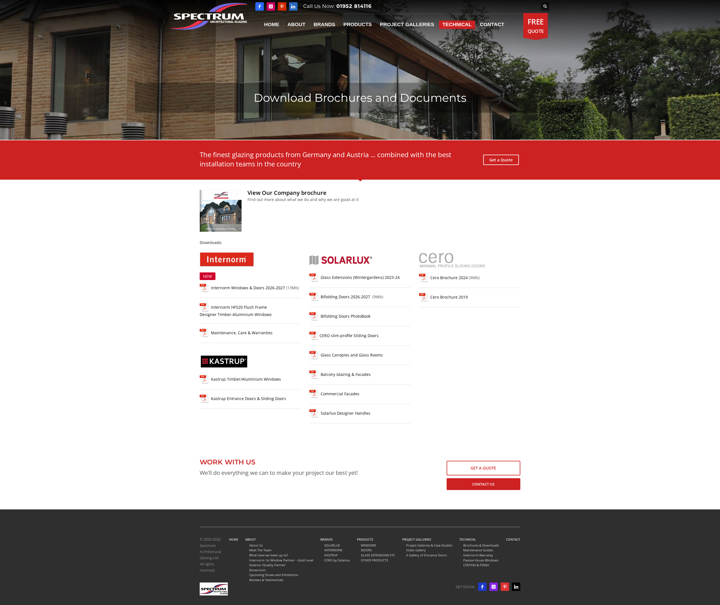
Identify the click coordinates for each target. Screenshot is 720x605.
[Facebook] (259, 6)
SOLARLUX (332, 545)
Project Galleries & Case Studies (429, 545)
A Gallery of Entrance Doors (426, 555)
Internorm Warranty (478, 555)
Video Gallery (416, 550)
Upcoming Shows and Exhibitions (273, 575)
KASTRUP (331, 555)
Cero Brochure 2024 (449, 277)
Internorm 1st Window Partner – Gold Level (281, 560)
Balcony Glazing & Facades (346, 374)
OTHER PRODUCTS (374, 560)
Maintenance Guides (478, 550)
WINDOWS (368, 545)
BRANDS (326, 539)
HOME (233, 539)
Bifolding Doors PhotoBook (345, 316)
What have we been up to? (268, 555)
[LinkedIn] (516, 587)
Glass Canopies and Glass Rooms (352, 355)
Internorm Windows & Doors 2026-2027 (248, 287)
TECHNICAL (467, 539)
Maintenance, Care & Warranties (242, 332)
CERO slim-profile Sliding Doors (349, 335)
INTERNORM (333, 550)
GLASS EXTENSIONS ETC (378, 555)
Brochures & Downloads (481, 545)
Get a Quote (501, 159)
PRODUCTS (365, 539)
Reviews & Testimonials (266, 580)
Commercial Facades (340, 394)
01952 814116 (354, 6)
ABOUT (250, 539)
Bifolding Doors (345, 297)
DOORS (366, 550)
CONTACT (513, 539)
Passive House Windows (480, 560)
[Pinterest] (282, 6)
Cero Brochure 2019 (449, 297)
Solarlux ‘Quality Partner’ (267, 565)
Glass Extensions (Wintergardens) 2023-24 (360, 277)
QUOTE (535, 25)
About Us (256, 545)
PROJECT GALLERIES (416, 539)
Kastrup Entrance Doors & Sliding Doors (248, 398)
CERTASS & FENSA (476, 565)
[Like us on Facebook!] (482, 587)
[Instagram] (271, 6)
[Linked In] (293, 6)
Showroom (257, 570)
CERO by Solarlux (337, 560)
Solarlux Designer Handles (345, 413)
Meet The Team (260, 550)
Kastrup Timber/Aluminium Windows (246, 379)
